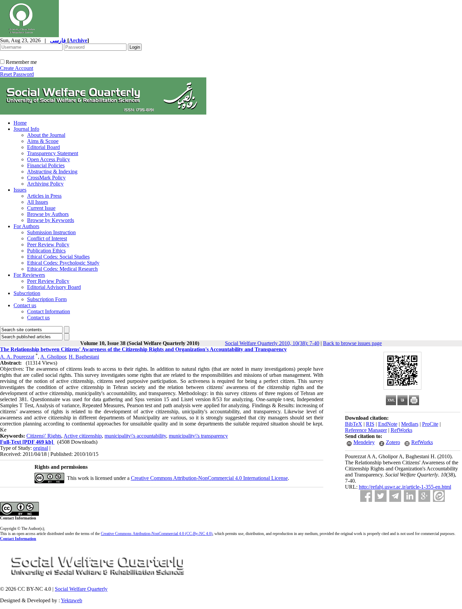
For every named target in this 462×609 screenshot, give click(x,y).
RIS (370, 424)
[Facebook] (366, 496)
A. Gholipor (53, 357)
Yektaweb (71, 600)
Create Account (16, 68)
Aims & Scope (43, 141)
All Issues (37, 202)
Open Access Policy (48, 159)
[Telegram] (395, 496)
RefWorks (401, 430)
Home (20, 123)
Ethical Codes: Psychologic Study (63, 263)
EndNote (387, 424)
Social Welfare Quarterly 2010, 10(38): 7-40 (272, 343)
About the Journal (46, 135)
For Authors (26, 226)
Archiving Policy (45, 184)
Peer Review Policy (48, 244)
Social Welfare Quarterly (81, 589)
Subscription (27, 293)
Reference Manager (366, 430)
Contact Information (48, 311)
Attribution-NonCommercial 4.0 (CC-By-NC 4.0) (172, 533)
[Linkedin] (410, 496)
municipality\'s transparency (198, 436)
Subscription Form (47, 299)
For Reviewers (29, 275)
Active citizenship (83, 436)
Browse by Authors (48, 214)
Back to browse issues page (352, 343)
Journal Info (26, 129)
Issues (20, 190)
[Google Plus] (424, 496)
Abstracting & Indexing (52, 171)
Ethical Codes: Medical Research (62, 269)
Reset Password (17, 74)
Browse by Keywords (50, 220)
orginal (40, 448)
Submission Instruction (51, 232)
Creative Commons (116, 533)
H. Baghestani (84, 357)
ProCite (430, 424)
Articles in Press (44, 196)
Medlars (409, 424)
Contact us (25, 305)
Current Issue (41, 208)
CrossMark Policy (46, 177)
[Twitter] (381, 496)
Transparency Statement (52, 153)
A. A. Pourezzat (17, 357)
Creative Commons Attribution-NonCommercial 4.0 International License (209, 478)
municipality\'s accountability (135, 436)
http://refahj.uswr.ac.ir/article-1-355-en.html (405, 487)
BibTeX (353, 424)
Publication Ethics (46, 250)
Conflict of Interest (47, 238)
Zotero (393, 442)
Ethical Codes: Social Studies (58, 257)
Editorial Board (43, 147)
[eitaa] (439, 496)
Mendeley (364, 442)
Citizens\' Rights (43, 436)
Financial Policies (46, 165)
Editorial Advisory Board (54, 287)
